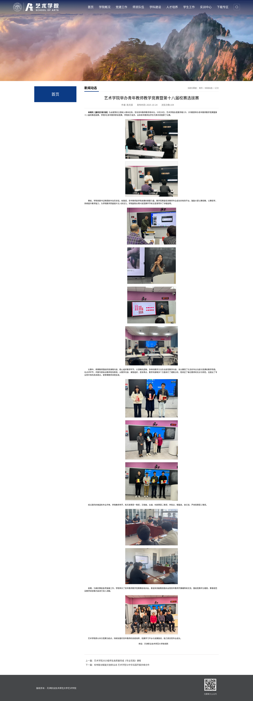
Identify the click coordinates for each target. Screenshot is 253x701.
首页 (201, 88)
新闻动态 (209, 88)
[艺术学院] (36, 7)
